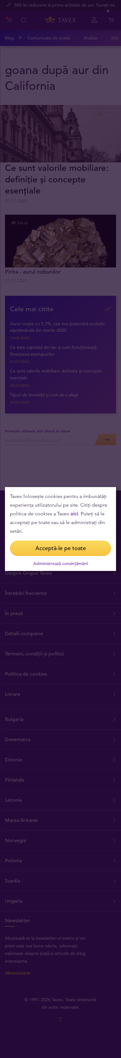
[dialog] (60, 529)
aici (74, 514)
